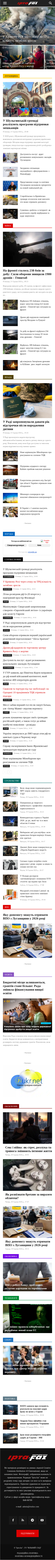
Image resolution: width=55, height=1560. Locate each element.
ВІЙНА (8, 226)
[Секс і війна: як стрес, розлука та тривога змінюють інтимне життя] (27, 1128)
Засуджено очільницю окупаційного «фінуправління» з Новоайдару (34, 171)
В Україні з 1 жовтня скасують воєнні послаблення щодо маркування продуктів (33, 511)
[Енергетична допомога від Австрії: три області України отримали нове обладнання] (10, 484)
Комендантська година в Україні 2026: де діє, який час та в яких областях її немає (34, 820)
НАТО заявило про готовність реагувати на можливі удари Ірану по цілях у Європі (34, 1409)
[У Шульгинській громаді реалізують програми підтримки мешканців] (27, 99)
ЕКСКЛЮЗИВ (46, 547)
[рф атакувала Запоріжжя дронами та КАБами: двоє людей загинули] (10, 365)
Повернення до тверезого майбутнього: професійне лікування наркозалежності (36, 806)
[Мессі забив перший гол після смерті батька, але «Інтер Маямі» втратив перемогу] (27, 1360)
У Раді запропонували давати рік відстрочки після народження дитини (26, 425)
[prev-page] (5, 772)
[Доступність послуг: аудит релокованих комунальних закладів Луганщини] (10, 158)
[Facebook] (13, 1520)
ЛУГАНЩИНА (11, 76)
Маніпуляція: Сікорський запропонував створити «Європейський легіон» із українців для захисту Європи (27, 610)
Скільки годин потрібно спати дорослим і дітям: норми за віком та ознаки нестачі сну (36, 864)
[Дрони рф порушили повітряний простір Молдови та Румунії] (10, 321)
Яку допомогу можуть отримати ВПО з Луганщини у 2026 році (25, 916)
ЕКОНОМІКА (30, 547)
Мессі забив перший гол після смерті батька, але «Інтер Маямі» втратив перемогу (27, 1368)
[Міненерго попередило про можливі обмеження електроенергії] (10, 498)
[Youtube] (42, 1520)
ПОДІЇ (25, 551)
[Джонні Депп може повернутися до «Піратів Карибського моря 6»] (10, 851)
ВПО (18, 547)
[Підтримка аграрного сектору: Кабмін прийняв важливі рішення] (10, 470)
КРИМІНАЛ (30, 549)
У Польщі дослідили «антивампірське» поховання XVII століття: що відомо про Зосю (35, 879)
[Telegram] (32, 1520)
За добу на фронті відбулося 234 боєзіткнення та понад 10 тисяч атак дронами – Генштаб (34, 334)
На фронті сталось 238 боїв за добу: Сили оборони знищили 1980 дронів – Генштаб (27, 274)
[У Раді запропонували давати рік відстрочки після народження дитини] (27, 400)
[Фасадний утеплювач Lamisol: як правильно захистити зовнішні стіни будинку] (10, 894)
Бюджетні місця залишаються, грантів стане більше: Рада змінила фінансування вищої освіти (24, 988)
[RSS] (23, 1520)
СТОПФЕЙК (13, 553)
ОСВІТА (14, 551)
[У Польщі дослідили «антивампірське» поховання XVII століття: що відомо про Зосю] (10, 880)
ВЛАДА (8, 377)
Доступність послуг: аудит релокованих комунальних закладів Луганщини (35, 157)
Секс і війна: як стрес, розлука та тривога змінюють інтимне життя (28, 1149)
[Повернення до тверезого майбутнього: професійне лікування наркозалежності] (10, 806)
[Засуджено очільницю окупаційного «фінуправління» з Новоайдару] (10, 172)
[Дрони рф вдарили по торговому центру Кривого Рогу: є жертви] (22, 57)
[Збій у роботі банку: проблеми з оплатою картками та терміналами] (27, 1276)
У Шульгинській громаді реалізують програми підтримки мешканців (26, 124)
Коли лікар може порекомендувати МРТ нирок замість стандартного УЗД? (35, 791)
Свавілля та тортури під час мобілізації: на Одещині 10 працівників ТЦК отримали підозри (26, 692)
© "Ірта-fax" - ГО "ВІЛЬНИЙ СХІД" (27, 1548)
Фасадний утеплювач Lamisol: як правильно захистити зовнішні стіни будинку (34, 894)
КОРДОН (17, 549)
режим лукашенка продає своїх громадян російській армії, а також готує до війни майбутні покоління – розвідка (25, 721)
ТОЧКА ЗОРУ (46, 555)
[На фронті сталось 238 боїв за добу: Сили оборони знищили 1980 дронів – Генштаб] (27, 249)
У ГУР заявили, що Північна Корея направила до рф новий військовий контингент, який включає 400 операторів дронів (27, 676)
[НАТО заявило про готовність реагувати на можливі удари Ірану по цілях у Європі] (10, 1410)
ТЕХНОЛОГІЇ (46, 553)
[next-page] (9, 772)
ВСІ (15, 545)
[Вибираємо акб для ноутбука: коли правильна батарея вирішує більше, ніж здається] (10, 836)
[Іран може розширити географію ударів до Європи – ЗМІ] (10, 1438)
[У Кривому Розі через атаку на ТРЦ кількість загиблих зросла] (27, 26)
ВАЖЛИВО (26, 545)
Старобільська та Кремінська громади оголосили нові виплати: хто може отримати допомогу (35, 199)
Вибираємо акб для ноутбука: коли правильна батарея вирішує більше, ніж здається (35, 835)
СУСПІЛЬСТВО (30, 553)
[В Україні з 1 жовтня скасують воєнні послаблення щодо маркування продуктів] (10, 512)
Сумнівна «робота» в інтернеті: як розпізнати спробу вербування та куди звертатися (35, 213)
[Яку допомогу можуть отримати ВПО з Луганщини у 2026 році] (27, 941)
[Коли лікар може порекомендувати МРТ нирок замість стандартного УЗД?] (10, 792)
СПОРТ (49, 551)
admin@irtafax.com (30, 1507)
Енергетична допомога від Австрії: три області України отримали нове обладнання (36, 483)
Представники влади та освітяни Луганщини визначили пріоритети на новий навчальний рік (35, 185)
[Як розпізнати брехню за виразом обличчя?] (27, 1175)
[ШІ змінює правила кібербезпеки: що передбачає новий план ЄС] (27, 1318)
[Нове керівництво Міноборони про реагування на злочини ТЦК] (10, 456)
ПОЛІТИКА (37, 551)
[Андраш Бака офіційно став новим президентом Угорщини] (10, 1424)
